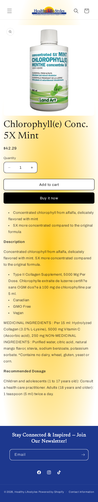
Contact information (81, 491)
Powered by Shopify (51, 491)
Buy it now (49, 198)
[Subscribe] (83, 454)
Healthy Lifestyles (26, 491)
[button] (9, 11)
